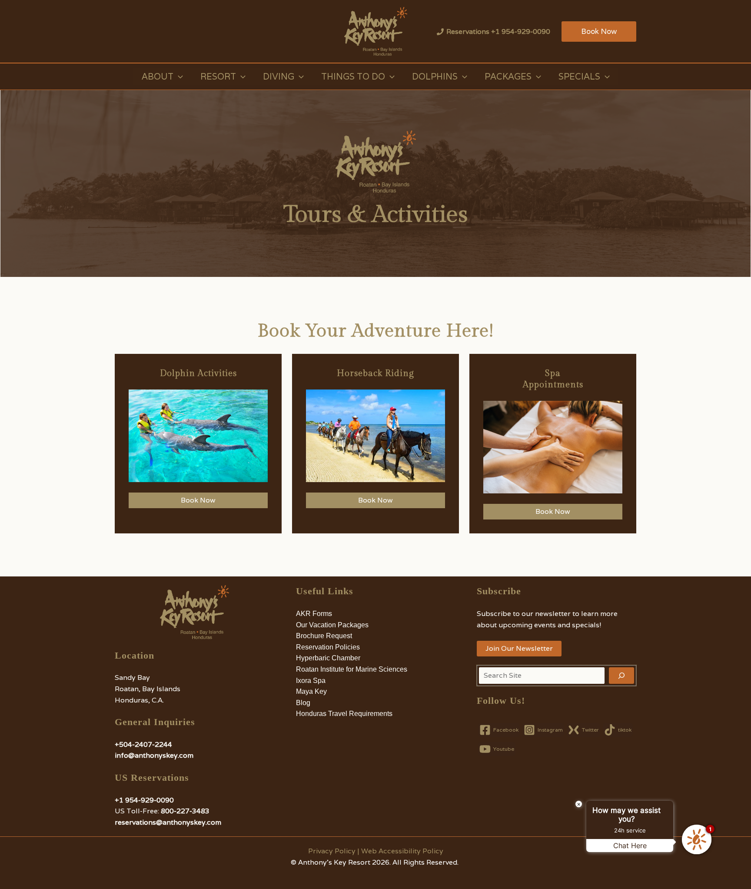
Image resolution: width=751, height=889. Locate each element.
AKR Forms (314, 613)
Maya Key (311, 691)
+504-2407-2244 (143, 744)
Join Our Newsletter (519, 648)
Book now (552, 511)
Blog (303, 702)
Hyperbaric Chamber (328, 658)
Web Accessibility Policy (402, 851)
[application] (178, 76)
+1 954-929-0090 (144, 800)
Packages (508, 76)
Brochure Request (324, 635)
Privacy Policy (332, 851)
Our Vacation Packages (332, 625)
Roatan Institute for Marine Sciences (351, 669)
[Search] (621, 675)
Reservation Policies (328, 647)
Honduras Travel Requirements (344, 713)
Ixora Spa (311, 680)
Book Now (198, 500)
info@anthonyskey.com (154, 755)
